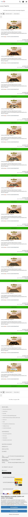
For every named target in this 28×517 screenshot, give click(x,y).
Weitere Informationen (14, 514)
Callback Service (6, 426)
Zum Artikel (14, 43)
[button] (1, 14)
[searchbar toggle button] (19, 1)
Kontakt (4, 413)
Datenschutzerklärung (22, 504)
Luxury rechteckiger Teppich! (7, 29)
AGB (4, 421)
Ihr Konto (5, 435)
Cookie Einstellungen (7, 428)
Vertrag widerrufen (7, 473)
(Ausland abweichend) (15, 36)
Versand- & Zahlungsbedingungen (9, 415)
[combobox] (9, 14)
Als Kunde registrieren (7, 433)
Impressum (5, 411)
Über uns (5, 419)
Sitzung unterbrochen (7, 409)
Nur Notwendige (14, 511)
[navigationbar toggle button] (26, 1)
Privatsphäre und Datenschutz (9, 423)
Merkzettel (5, 437)
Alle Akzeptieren (14, 507)
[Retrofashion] (2, 1)
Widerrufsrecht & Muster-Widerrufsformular (11, 417)
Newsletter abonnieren (7, 440)
